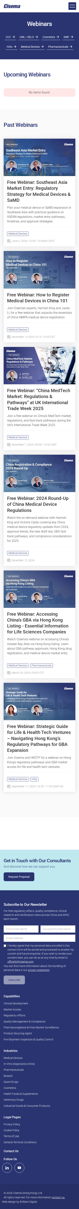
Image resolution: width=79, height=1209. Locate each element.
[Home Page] (12, 6)
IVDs (34, 779)
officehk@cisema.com (20, 961)
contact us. (58, 1197)
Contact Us (11, 1151)
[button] (72, 6)
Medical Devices (17, 233)
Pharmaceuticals (41, 665)
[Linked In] (7, 1168)
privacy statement (38, 970)
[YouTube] (19, 1168)
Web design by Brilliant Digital (19, 1201)
